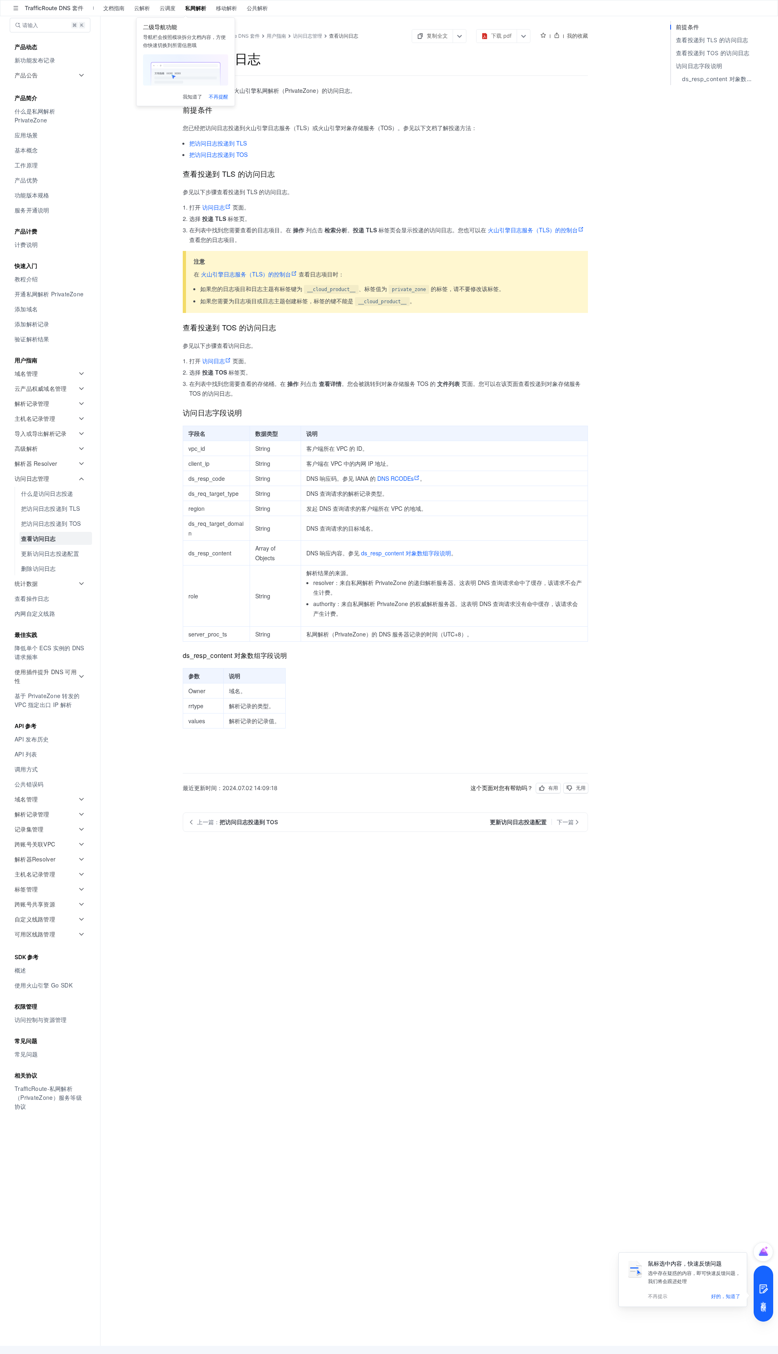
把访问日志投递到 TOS (218, 154)
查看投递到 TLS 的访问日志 (712, 39)
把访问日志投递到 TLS (218, 143)
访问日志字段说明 (699, 65)
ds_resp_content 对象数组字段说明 (406, 553)
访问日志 (213, 207)
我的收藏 (577, 35)
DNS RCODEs (395, 478)
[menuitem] (51, 60)
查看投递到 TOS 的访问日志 (713, 52)
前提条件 (687, 27)
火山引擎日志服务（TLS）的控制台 (533, 230)
